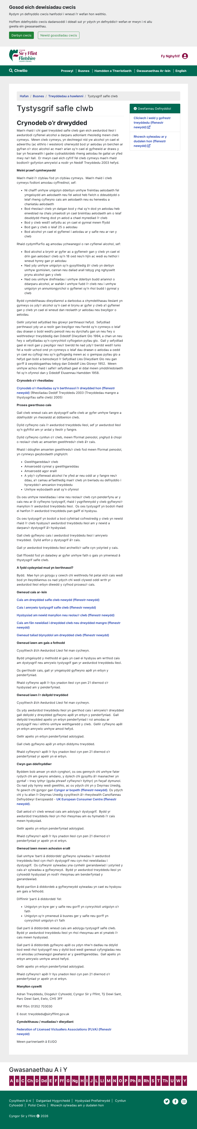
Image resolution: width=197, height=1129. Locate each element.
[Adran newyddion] (184, 1101)
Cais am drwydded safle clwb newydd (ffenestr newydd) (58, 600)
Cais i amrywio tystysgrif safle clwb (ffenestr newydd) (56, 607)
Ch (30, 1080)
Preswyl (67, 71)
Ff (62, 1080)
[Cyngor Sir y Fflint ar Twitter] (167, 1101)
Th (165, 1080)
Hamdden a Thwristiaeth (113, 71)
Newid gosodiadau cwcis (58, 35)
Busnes (83, 71)
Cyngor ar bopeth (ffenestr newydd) (80, 790)
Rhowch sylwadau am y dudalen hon (77, 1105)
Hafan (24, 96)
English (180, 71)
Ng (75, 1080)
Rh (146, 1080)
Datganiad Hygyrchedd (53, 1101)
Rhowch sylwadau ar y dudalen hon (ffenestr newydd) (150, 141)
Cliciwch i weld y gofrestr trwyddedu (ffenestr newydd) (152, 122)
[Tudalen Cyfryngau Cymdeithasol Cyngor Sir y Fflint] (176, 1101)
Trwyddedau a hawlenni (65, 96)
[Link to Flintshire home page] (23, 56)
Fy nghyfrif (170, 56)
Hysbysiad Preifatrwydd (92, 1101)
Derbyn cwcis (21, 35)
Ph (132, 1080)
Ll (102, 1080)
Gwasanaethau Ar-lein (153, 71)
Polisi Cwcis (37, 1105)
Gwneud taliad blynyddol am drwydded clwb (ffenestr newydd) (63, 635)
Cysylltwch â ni (20, 1101)
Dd (44, 1080)
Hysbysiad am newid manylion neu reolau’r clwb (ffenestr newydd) (65, 615)
